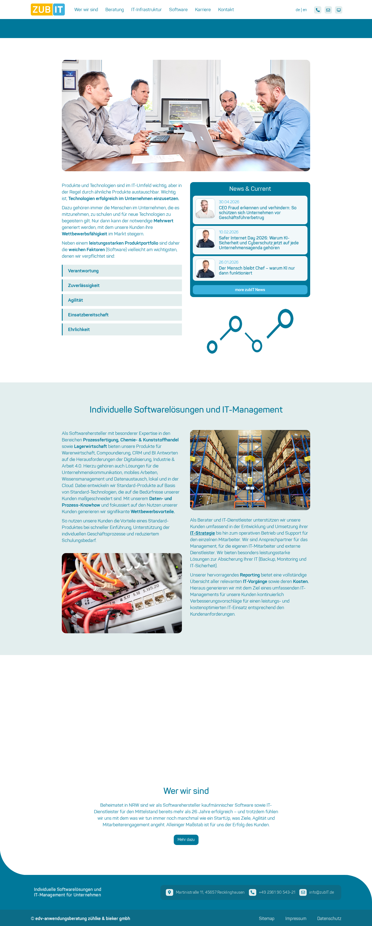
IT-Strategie (202, 533)
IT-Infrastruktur (146, 9)
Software (178, 9)
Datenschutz (329, 919)
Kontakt (226, 9)
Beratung (114, 9)
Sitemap (267, 919)
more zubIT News (250, 289)
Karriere (203, 9)
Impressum (295, 919)
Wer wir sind (86, 9)
